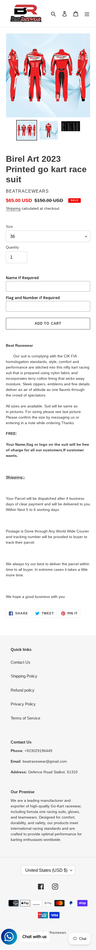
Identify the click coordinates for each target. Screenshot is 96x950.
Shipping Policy (24, 676)
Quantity (12, 247)
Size (9, 227)
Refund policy (22, 690)
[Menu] (87, 13)
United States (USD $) (46, 870)
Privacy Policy (23, 704)
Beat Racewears (54, 933)
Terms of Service (25, 718)
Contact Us (20, 662)
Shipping (13, 208)
